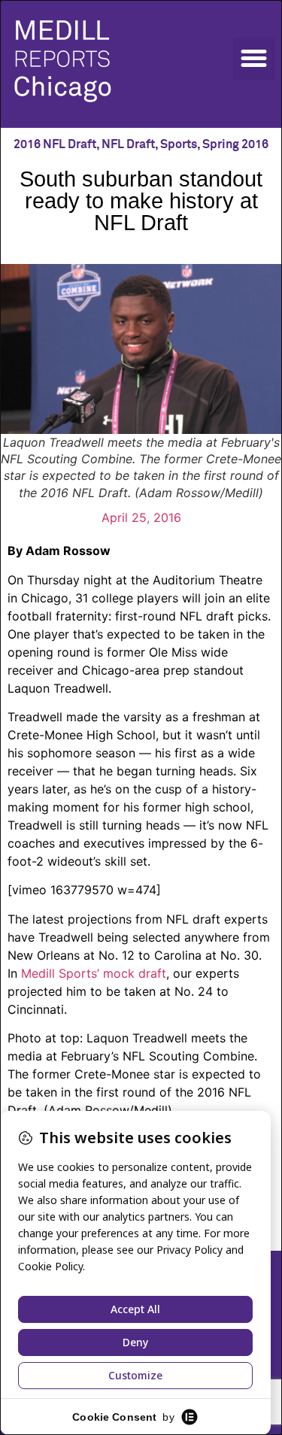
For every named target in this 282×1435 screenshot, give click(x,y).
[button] (254, 59)
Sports (178, 144)
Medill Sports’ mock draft (93, 973)
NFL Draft (128, 144)
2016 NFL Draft (55, 144)
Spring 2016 (235, 144)
